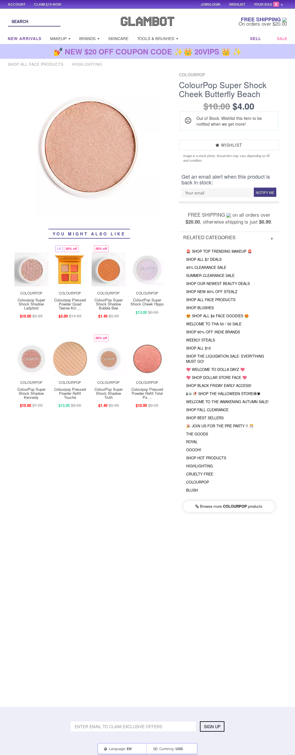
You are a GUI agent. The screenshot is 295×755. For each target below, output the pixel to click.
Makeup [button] (59, 38)
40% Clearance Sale (206, 267)
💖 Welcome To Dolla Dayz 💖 (215, 369)
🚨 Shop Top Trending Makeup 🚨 (219, 251)
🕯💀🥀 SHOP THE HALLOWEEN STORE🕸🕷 (223, 393)
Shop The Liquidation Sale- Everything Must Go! (225, 359)
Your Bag (265, 4)
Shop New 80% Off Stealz (211, 291)
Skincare (118, 38)
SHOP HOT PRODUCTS (206, 457)
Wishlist (231, 145)
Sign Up (212, 726)
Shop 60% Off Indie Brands (213, 332)
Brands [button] (88, 38)
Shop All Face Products (210, 299)
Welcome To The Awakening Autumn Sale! (227, 401)
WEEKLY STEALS (200, 340)
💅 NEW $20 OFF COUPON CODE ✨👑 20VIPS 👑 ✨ (148, 51)
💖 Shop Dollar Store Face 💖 (216, 377)
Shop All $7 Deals (204, 259)
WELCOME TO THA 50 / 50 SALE (213, 323)
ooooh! (193, 449)
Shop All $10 (198, 348)
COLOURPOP (197, 482)
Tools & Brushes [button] (156, 38)
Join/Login (210, 4)
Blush (192, 490)
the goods (197, 434)
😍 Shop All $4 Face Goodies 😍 (217, 315)
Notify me (265, 192)
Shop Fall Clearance (207, 409)
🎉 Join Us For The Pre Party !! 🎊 (220, 426)
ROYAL (192, 441)
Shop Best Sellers (205, 417)
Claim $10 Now (47, 4)
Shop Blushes (200, 307)
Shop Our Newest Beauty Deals (218, 283)
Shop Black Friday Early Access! (218, 385)
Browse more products (230, 506)
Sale (282, 38)
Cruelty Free (199, 474)
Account (16, 4)
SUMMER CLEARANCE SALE (210, 275)
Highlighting (199, 466)
